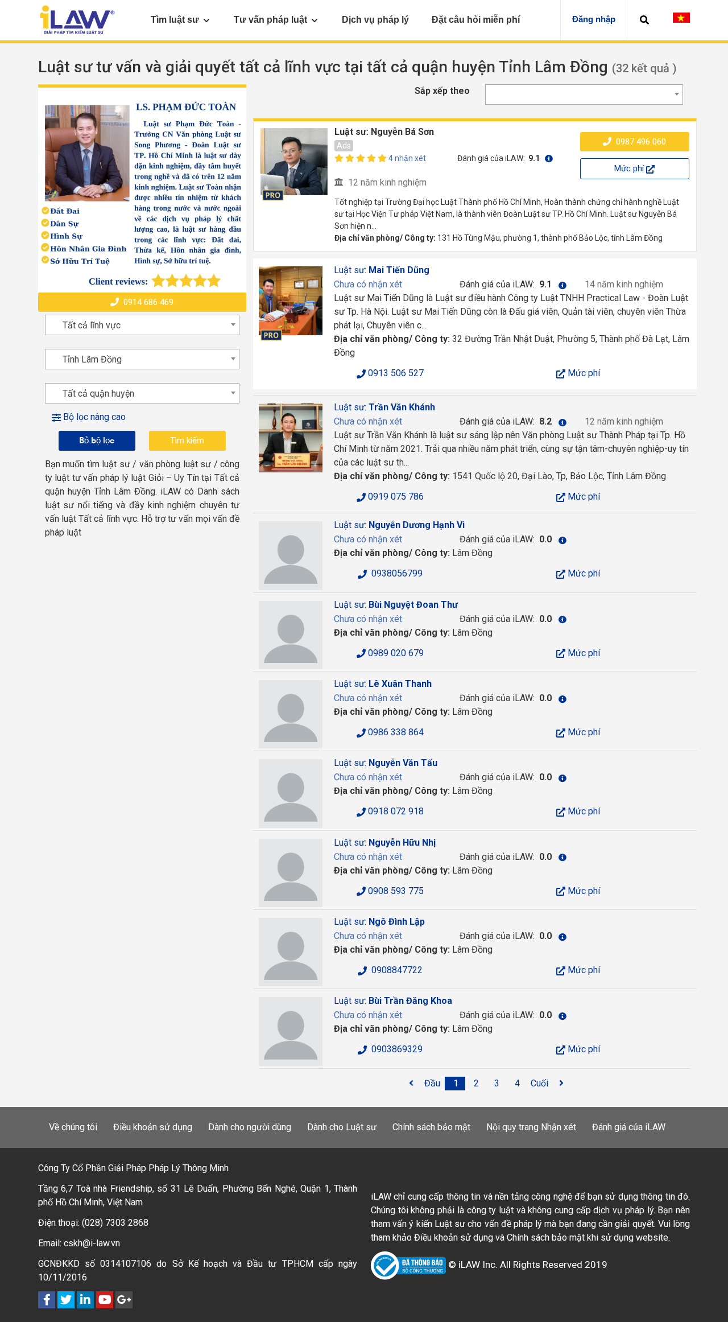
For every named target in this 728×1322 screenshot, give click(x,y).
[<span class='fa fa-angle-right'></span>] (561, 1083)
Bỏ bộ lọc (96, 440)
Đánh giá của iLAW (628, 1127)
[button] (644, 20)
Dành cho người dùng (249, 1127)
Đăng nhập (593, 19)
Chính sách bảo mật (431, 1127)
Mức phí (630, 168)
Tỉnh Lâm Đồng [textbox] (92, 359)
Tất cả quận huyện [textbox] (98, 393)
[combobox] (584, 94)
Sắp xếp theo (442, 90)
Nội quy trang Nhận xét (531, 1127)
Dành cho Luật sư (342, 1127)
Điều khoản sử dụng (152, 1127)
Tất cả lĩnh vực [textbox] (92, 325)
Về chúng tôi (73, 1127)
